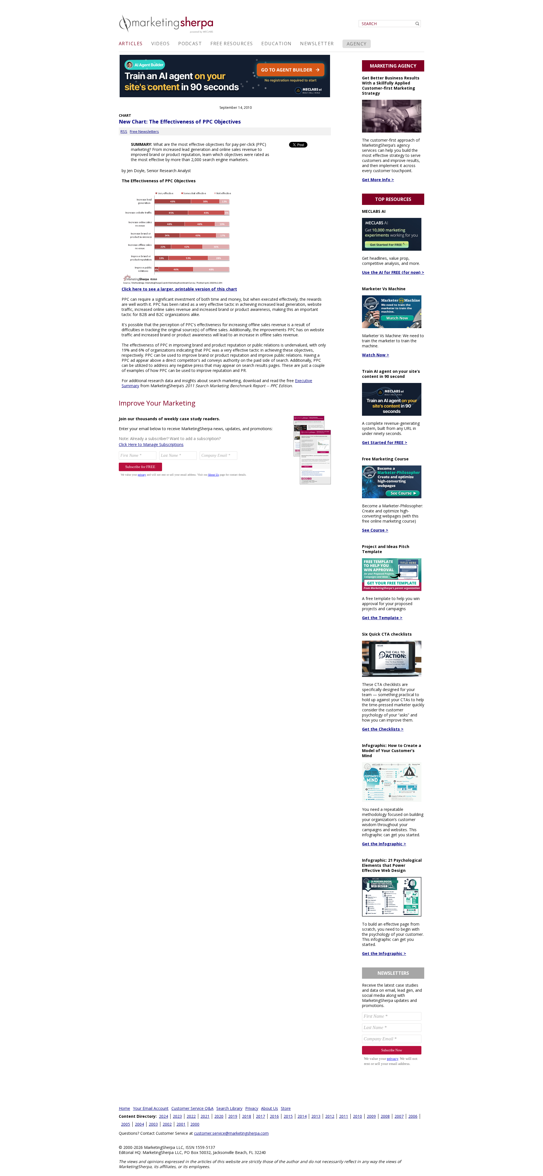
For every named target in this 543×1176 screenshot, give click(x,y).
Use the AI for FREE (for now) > (393, 272)
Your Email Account (151, 1108)
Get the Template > (382, 617)
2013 (315, 1116)
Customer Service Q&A (192, 1108)
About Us (269, 1108)
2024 (163, 1116)
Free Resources (231, 43)
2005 (125, 1124)
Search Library (229, 1108)
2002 (167, 1124)
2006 (412, 1116)
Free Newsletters (144, 131)
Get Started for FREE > (384, 442)
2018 (246, 1116)
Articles (131, 43)
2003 (153, 1124)
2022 (191, 1116)
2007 (399, 1116)
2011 (343, 1116)
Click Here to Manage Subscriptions (151, 444)
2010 (357, 1116)
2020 (218, 1116)
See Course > (375, 530)
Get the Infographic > (384, 843)
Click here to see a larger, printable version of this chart (179, 289)
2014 (302, 1116)
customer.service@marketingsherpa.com (231, 1133)
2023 (177, 1116)
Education (276, 43)
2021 (205, 1116)
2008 (385, 1116)
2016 (274, 1116)
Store (286, 1108)
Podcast (190, 43)
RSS (123, 131)
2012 (329, 1116)
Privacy (251, 1108)
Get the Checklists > (383, 729)
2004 (139, 1124)
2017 (260, 1116)
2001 (181, 1124)
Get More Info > (378, 179)
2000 (194, 1124)
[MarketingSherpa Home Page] (167, 33)
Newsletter (317, 43)
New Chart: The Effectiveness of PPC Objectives (180, 121)
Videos (160, 43)
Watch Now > (375, 355)
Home (124, 1108)
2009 (371, 1116)
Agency (357, 44)
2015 (288, 1116)
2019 (232, 1116)
